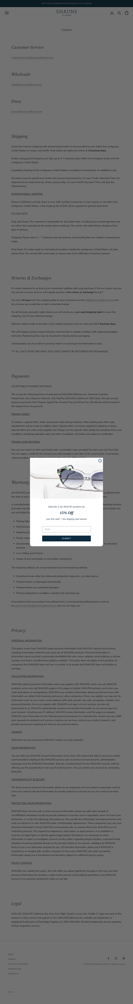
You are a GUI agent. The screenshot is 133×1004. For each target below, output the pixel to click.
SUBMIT (66, 538)
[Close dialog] (100, 460)
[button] (66, 478)
